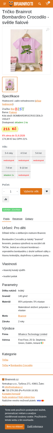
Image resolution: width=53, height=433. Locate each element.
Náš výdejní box (27, 397)
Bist (13, 109)
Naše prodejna (9, 397)
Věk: (4, 146)
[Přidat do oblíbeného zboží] (46, 191)
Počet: (6, 184)
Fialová (13, 112)
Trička (5, 360)
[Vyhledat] (39, 4)
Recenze (17, 218)
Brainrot (22, 316)
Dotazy (29, 218)
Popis (6, 218)
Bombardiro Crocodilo (21, 365)
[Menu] (4, 3)
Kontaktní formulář (11, 394)
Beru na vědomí (15, 426)
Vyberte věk (31, 191)
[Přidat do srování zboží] (5, 199)
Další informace (35, 426)
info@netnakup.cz (14, 387)
